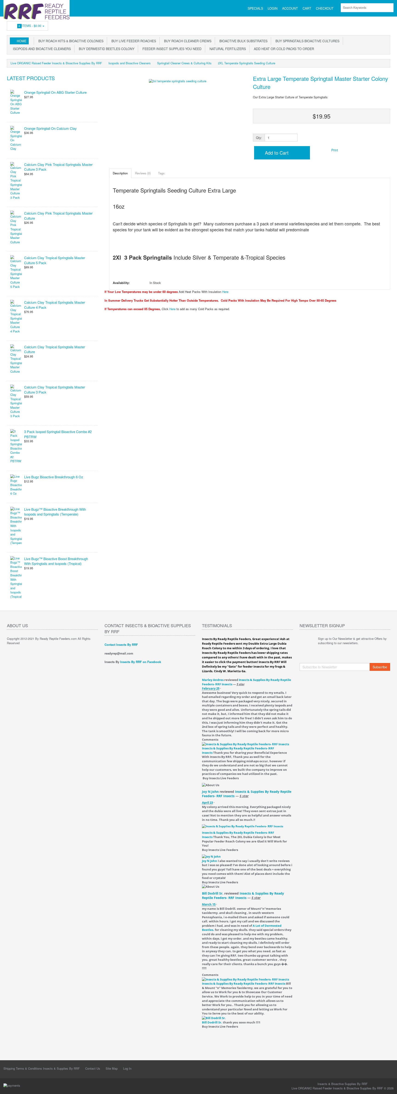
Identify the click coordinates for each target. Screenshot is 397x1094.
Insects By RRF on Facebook (140, 662)
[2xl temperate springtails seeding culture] (178, 118)
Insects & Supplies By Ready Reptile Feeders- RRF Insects (243, 895)
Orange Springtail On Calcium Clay (50, 128)
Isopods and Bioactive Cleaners (41, 48)
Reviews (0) (143, 173)
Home (21, 41)
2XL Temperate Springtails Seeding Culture (246, 63)
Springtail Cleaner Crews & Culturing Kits (184, 63)
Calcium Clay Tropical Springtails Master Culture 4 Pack (54, 304)
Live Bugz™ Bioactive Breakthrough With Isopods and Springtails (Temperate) (55, 511)
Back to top (389, 1087)
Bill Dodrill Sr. (212, 893)
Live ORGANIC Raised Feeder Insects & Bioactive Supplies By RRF (56, 63)
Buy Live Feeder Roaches (133, 41)
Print (334, 150)
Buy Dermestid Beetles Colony (105, 48)
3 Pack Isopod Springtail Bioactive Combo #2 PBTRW (58, 434)
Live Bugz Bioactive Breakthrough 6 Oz (53, 476)
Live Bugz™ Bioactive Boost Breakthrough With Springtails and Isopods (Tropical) (56, 561)
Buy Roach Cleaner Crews (186, 41)
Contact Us (92, 1068)
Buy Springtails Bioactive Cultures (306, 41)
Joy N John (210, 791)
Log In (127, 1068)
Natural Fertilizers (227, 48)
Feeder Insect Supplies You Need (171, 48)
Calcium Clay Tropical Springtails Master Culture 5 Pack (54, 260)
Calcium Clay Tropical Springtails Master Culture (54, 349)
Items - (30, 25)
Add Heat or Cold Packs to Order (283, 48)
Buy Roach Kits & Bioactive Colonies (70, 41)
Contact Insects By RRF (121, 644)
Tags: (161, 173)
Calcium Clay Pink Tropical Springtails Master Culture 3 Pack (58, 167)
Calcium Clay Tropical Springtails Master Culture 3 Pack (54, 389)
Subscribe (380, 667)
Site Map (112, 1068)
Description (120, 173)
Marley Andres (213, 680)
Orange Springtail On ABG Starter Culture (55, 92)
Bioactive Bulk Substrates (242, 41)
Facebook (386, 24)
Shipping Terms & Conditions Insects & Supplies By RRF (41, 1068)
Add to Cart (276, 152)
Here (225, 291)
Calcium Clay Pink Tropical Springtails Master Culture (58, 215)
